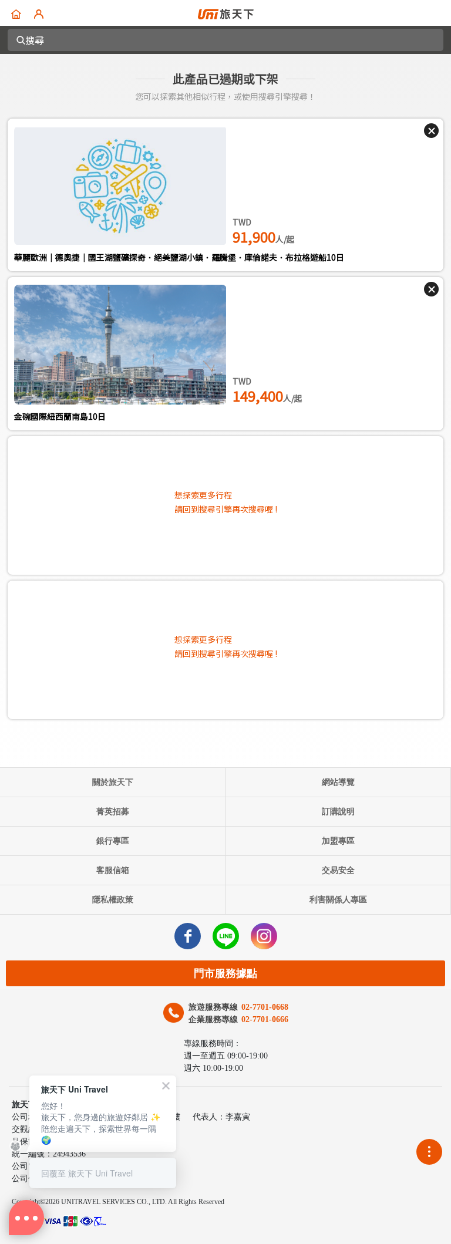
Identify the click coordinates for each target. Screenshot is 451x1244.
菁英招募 (112, 811)
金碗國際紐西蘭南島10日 (60, 416)
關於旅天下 (112, 782)
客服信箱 (112, 870)
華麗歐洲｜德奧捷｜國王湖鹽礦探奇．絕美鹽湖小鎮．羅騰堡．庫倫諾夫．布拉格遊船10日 (179, 257)
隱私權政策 (112, 899)
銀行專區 (112, 841)
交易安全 (338, 870)
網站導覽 (338, 782)
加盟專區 (338, 841)
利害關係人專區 (338, 899)
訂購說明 (338, 811)
